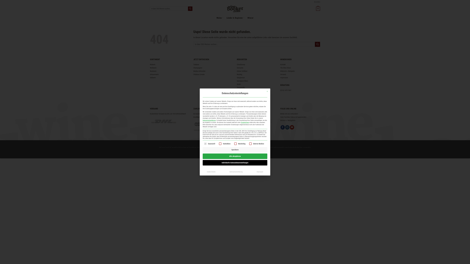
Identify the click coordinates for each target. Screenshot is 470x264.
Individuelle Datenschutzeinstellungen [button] (235, 163)
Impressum (260, 172)
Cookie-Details (211, 172)
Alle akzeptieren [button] (235, 156)
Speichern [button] (235, 150)
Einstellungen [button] (245, 122)
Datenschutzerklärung (209, 120)
